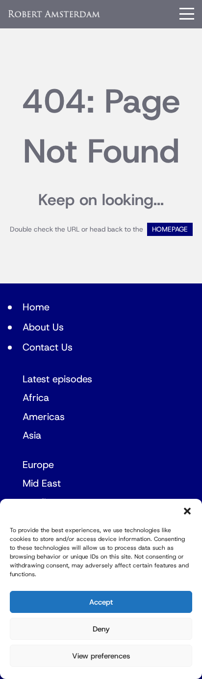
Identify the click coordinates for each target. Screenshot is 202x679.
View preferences (101, 656)
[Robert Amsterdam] (54, 13)
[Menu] (186, 14)
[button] (187, 511)
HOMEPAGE (170, 229)
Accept (101, 602)
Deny (101, 629)
